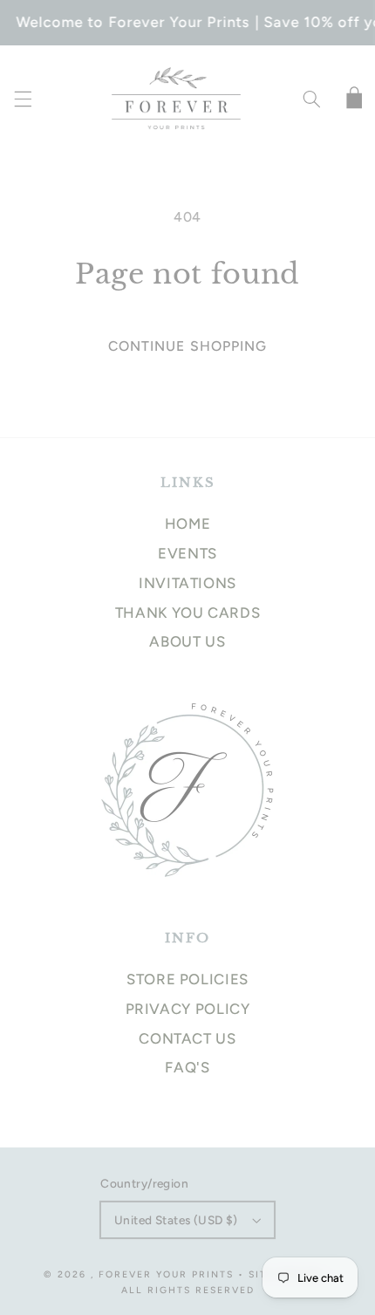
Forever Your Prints (166, 1274)
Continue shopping (187, 346)
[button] (23, 99)
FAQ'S (187, 1067)
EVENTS (187, 553)
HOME (188, 523)
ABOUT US (187, 641)
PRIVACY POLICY (188, 1008)
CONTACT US (187, 1038)
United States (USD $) (176, 1220)
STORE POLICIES (187, 979)
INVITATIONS (187, 583)
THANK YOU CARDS (187, 612)
